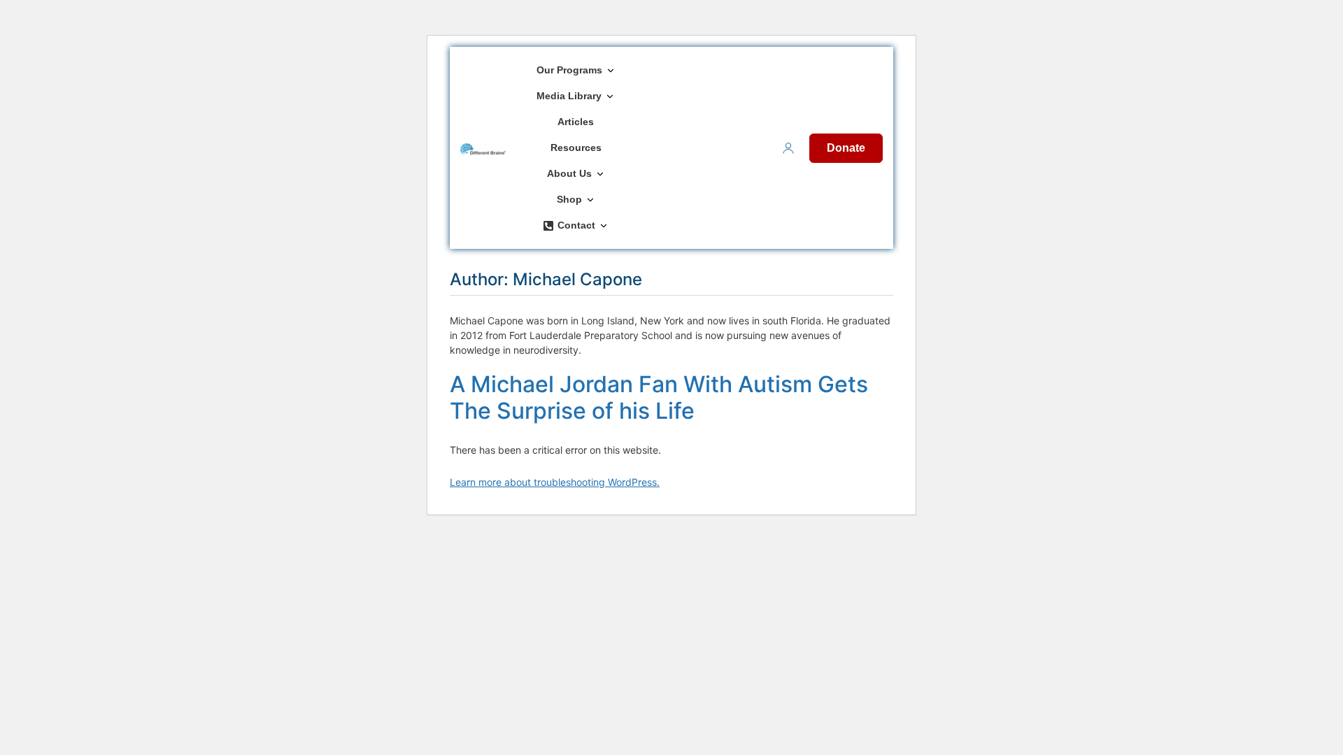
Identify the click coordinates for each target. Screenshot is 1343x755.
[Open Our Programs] (611, 70)
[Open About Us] (600, 173)
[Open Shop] (590, 199)
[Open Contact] (604, 225)
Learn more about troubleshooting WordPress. (555, 482)
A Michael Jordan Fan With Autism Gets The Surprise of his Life (659, 397)
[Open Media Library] (610, 96)
